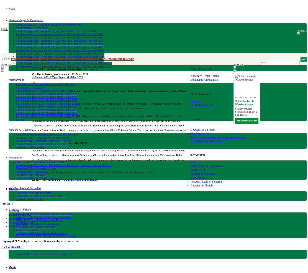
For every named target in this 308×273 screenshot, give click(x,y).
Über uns (14, 189)
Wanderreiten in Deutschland (206, 140)
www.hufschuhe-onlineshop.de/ (81, 179)
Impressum (15, 218)
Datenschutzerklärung (21, 222)
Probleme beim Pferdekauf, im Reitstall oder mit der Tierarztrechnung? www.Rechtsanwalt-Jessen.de (72, 58)
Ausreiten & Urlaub (201, 185)
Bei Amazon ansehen (247, 120)
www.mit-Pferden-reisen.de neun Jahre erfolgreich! (44, 254)
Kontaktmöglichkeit (20, 214)
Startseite (14, 210)
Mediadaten (15, 226)
